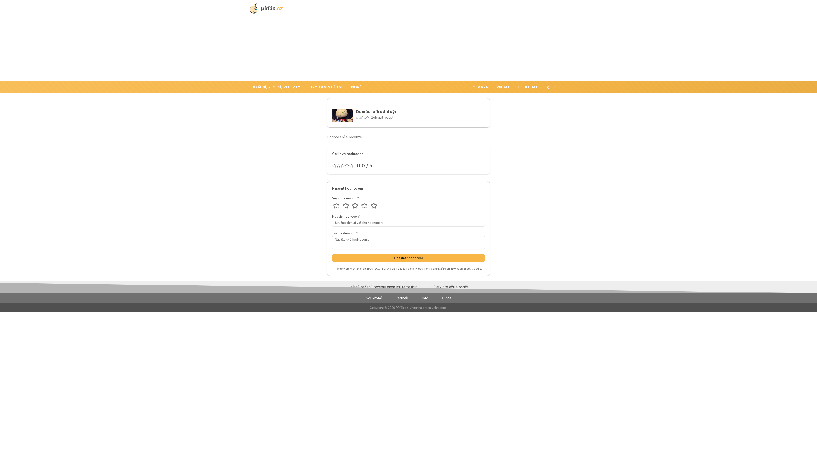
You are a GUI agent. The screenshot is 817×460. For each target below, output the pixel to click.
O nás (446, 298)
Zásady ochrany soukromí (414, 268)
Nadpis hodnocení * (347, 216)
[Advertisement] (408, 49)
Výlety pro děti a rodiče (450, 287)
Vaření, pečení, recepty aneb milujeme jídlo (383, 287)
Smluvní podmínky (444, 268)
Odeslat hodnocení (408, 258)
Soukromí (374, 298)
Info (425, 298)
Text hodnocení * (345, 233)
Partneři (401, 298)
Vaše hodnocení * (345, 198)
